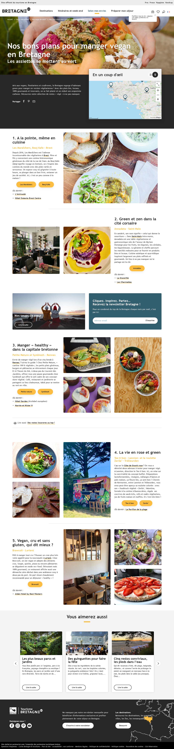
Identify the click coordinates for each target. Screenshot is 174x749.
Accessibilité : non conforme (62, 746)
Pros (146, 3)
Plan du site (46, 746)
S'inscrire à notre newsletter (78, 725)
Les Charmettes (124, 282)
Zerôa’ (146, 503)
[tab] (150, 75)
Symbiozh (45, 391)
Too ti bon (129, 503)
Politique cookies (118, 746)
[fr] (168, 12)
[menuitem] (16, 10)
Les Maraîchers (26, 184)
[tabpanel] (125, 100)
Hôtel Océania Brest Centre (28, 198)
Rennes (16, 362)
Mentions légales (81, 746)
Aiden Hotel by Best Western (28, 594)
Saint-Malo (137, 236)
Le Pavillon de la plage (136, 509)
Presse (152, 3)
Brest (46, 155)
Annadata (137, 268)
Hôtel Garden (21, 401)
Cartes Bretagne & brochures (29, 746)
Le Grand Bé (123, 278)
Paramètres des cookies (134, 746)
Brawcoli (35, 584)
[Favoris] (158, 12)
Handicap (169, 3)
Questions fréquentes (9, 746)
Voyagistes (160, 3)
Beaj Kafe (46, 184)
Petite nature (26, 391)
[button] (163, 12)
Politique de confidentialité (99, 746)
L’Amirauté (20, 194)
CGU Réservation (151, 746)
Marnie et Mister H (24, 405)
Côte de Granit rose (133, 465)
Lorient (47, 558)
